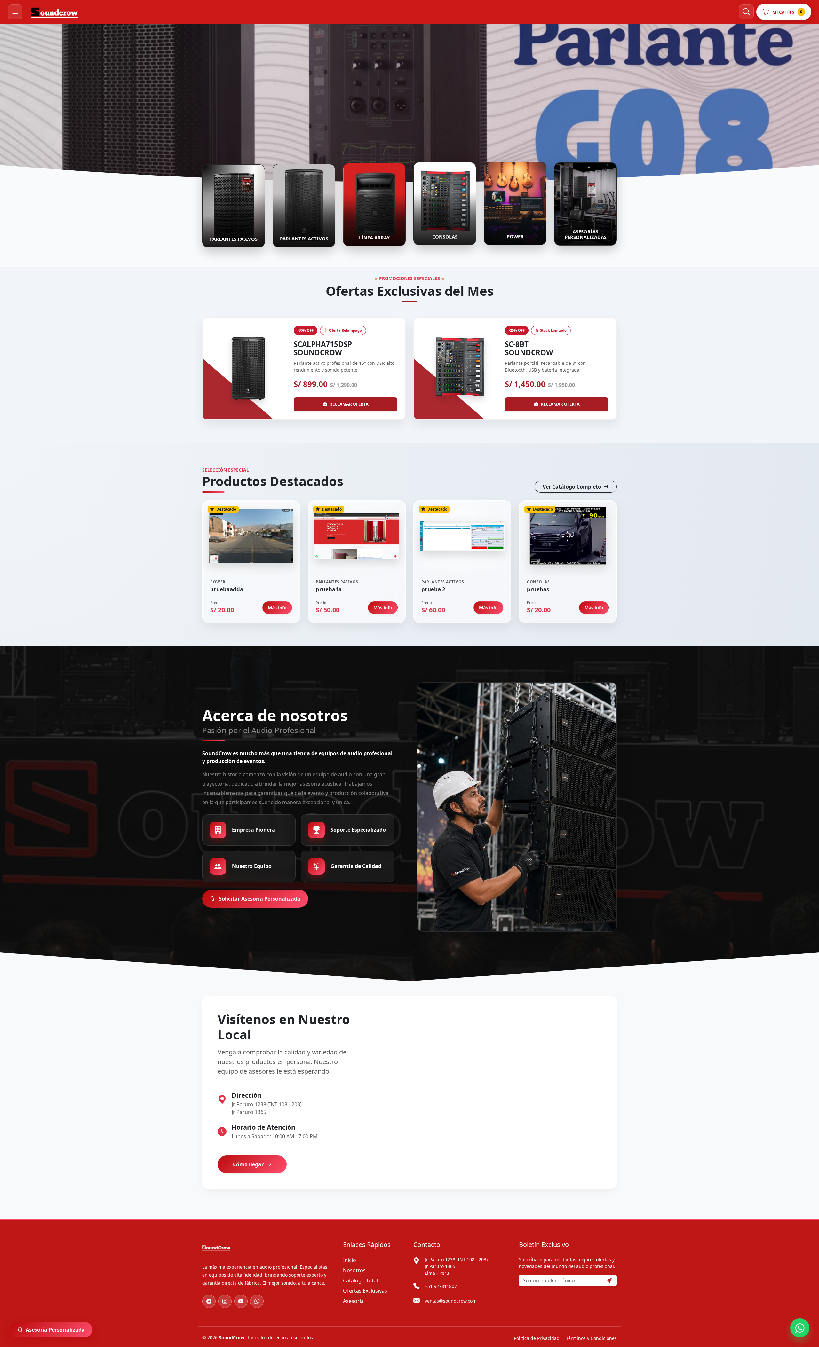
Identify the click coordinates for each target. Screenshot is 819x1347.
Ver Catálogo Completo (572, 486)
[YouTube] (241, 1301)
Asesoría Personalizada (55, 1329)
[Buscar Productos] (746, 11)
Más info (277, 608)
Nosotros (354, 1270)
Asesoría (353, 1300)
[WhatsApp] (257, 1301)
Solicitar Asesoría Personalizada (259, 898)
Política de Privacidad (537, 1338)
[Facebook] (209, 1301)
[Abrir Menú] (15, 11)
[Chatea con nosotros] (799, 1327)
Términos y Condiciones (591, 1338)
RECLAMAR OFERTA (349, 404)
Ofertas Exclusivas (365, 1290)
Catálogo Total (360, 1280)
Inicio (349, 1260)
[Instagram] (225, 1301)
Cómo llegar (249, 1164)
